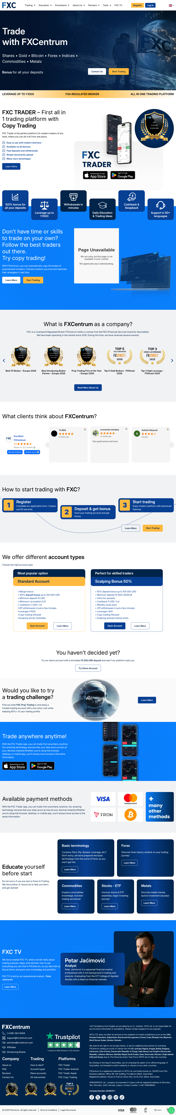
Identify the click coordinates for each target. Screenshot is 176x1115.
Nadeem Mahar (108, 429)
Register (137, 5)
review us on (30, 452)
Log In (150, 5)
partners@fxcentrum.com (20, 1042)
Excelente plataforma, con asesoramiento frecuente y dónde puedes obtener (149, 444)
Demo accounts (38, 1073)
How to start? (37, 1065)
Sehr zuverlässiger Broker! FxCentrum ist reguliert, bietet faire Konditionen (66, 444)
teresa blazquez (149, 429)
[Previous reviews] (48, 444)
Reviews (6, 1073)
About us (6, 1065)
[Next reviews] (171, 444)
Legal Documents (68, 1110)
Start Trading (119, 71)
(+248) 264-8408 (16, 1033)
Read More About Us (88, 387)
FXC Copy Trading (67, 1077)
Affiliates (11, 1047)
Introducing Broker (16, 1052)
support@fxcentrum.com (19, 1037)
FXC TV (118, 5)
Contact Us (97, 71)
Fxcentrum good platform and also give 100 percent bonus (108, 443)
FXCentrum (20, 440)
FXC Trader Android (68, 1069)
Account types (37, 1069)
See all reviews (14, 452)
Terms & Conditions (48, 1110)
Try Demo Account (88, 668)
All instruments (37, 1077)
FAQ (4, 1069)
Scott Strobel (65, 429)
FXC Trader (64, 1065)
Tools (105, 5)
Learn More (11, 166)
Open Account (37, 625)
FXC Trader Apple (67, 1073)
